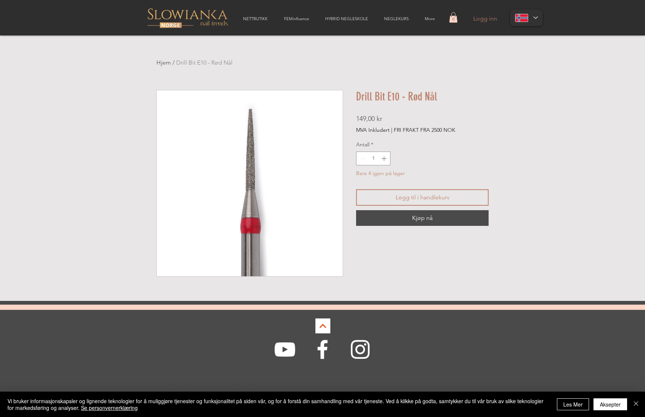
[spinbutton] (373, 158)
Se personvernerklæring (109, 407)
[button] (453, 17)
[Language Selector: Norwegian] (526, 17)
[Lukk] (636, 404)
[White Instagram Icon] (360, 349)
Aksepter (610, 404)
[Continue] (322, 325)
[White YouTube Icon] (284, 349)
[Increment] (384, 158)
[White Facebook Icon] (322, 349)
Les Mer (573, 404)
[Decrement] (362, 158)
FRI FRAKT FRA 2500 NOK (424, 130)
